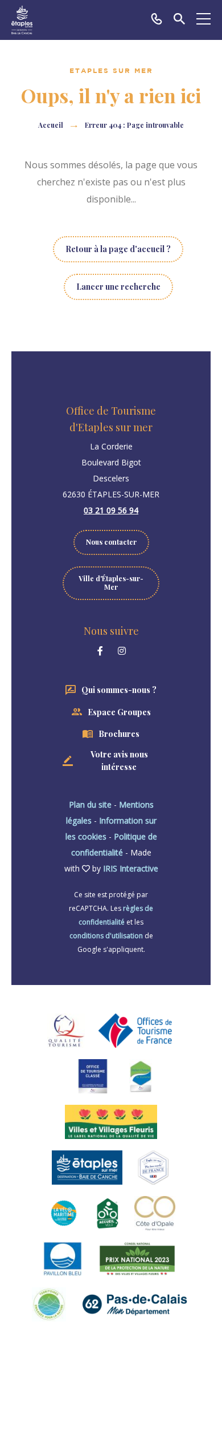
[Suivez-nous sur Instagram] (121, 650)
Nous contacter (111, 541)
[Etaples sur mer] (21, 20)
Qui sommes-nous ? (119, 689)
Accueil (50, 124)
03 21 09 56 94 (111, 510)
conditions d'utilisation (106, 936)
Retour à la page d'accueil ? (118, 249)
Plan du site (90, 804)
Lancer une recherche (118, 286)
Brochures (118, 733)
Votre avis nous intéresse (119, 760)
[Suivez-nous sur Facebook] (100, 650)
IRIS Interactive (130, 868)
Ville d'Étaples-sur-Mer (111, 583)
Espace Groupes (119, 712)
